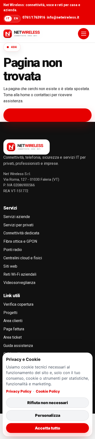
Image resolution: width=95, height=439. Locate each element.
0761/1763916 (33, 17)
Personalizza (47, 415)
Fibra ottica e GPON (20, 241)
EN (16, 18)
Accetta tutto (47, 428)
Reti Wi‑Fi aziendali (19, 274)
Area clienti (12, 320)
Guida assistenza (18, 345)
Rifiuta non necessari (47, 402)
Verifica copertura (18, 304)
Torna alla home (47, 115)
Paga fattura (13, 329)
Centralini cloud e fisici (22, 258)
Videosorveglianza (19, 282)
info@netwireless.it (63, 17)
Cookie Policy (48, 391)
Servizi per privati (18, 225)
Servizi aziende (16, 216)
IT (8, 18)
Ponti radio (12, 249)
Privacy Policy (18, 391)
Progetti (10, 312)
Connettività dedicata (21, 233)
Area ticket (12, 337)
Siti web (10, 266)
